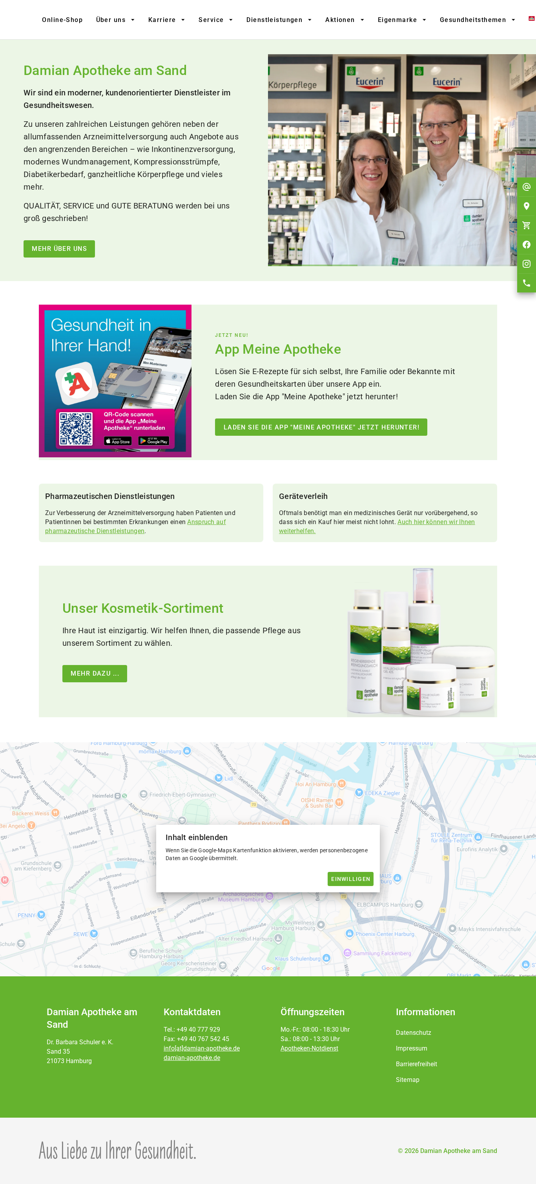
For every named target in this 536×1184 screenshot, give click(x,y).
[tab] (62, 19)
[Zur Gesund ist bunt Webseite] (117, 1149)
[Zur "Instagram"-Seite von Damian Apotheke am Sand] (526, 263)
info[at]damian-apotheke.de (202, 1048)
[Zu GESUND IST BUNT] (525, 19)
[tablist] (278, 19)
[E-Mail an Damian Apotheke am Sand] (526, 186)
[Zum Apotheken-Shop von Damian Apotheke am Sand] (526, 225)
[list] (443, 1056)
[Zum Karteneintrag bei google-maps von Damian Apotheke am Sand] (526, 206)
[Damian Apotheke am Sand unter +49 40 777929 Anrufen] (526, 283)
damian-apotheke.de (192, 1058)
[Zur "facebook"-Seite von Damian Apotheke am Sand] (526, 244)
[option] (443, 1033)
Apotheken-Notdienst (309, 1048)
